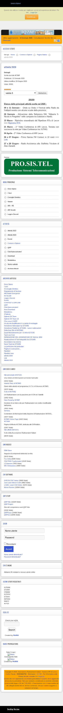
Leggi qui (41, 676)
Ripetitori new (9, 353)
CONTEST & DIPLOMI (12, 303)
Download (11, 256)
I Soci (10, 193)
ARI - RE (11, 206)
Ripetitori (7, 351)
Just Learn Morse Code (12, 483)
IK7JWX (7, 421)
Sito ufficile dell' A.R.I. (11, 430)
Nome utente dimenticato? (13, 554)
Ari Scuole (7, 296)
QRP (9, 247)
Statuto (10, 201)
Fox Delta (7, 459)
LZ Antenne (8, 463)
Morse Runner (9, 487)
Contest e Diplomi (14, 243)
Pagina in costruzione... (12, 349)
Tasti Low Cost (9, 335)
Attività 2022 (12, 231)
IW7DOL (7, 411)
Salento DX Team (10, 316)
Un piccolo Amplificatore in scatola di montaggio (21, 323)
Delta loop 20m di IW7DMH (13, 330)
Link (6, 140)
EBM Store (8, 450)
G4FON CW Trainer (11, 480)
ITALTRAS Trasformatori (13, 461)
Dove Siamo (12, 189)
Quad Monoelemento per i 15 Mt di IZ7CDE (19, 333)
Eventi (10, 239)
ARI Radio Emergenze (12, 293)
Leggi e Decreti (13, 214)
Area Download (9, 309)
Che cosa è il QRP (10, 321)
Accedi (9, 549)
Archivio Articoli (13, 268)
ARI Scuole (12, 210)
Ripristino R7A (14, 123)
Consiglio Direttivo (14, 197)
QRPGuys (8, 512)
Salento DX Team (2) (11, 319)
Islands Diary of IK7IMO (12, 383)
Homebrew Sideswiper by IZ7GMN (16, 326)
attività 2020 (8, 356)
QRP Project (8, 504)
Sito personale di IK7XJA (13, 375)
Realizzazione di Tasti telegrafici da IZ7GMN (19, 339)
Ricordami (11, 544)
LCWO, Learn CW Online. (13, 485)
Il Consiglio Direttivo (11, 289)
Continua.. (31, 17)
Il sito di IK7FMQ (10, 392)
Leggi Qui (33, 12)
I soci (6, 286)
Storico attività (13, 264)
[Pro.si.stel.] (31, 166)
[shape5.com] (31, 698)
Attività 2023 (12, 235)
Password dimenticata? (12, 557)
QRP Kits (7, 502)
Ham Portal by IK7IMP (12, 400)
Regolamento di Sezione (12, 291)
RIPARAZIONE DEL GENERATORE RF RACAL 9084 (23, 337)
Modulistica (12, 260)
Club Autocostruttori (15, 252)
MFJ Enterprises (10, 466)
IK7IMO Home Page (11, 419)
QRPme (7, 515)
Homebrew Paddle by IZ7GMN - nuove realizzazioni (22, 328)
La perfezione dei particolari (14, 346)
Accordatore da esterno (12, 342)
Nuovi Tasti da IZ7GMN (12, 344)
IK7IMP (39, 674)
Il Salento (7, 314)
